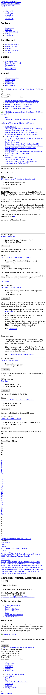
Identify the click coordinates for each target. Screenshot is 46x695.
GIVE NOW (12, 634)
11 (1, 475)
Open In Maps (6, 597)
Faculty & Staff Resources (14, 611)
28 (2, 508)
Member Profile (10, 69)
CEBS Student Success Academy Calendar (15, 556)
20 (2, 493)
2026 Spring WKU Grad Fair (11, 287)
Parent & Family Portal (13, 63)
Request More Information (14, 615)
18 (2, 489)
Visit (7, 5)
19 (2, 491)
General (3, 546)
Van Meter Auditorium (17, 569)
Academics (9, 13)
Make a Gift (9, 82)
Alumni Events (10, 80)
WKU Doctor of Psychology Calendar (14, 548)
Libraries (20, 565)
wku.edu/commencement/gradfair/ (22, 354)
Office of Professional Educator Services (19, 138)
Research (12, 159)
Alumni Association (12, 78)
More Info (12, 5)
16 (2, 485)
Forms (21, 151)
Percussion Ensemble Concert (11, 419)
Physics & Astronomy (22, 562)
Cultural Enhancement (19, 573)
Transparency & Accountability (15, 674)
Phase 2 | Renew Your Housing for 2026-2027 (16, 257)
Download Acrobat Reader (10, 647)
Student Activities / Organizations (22, 567)
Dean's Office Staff (11, 157)
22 (2, 496)
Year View (27, 539)
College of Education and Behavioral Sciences (20, 119)
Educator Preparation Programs (21, 161)
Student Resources (11, 136)
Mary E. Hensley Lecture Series (25, 148)
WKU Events (5, 560)
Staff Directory (30, 597)
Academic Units (10, 127)
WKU (7, 117)
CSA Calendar (6, 552)
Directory (8, 48)
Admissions (9, 15)
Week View (12, 539)
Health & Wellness (11, 50)
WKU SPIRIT (10, 85)
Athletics (8, 17)
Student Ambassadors (12, 605)
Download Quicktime (26, 647)
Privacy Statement (11, 688)
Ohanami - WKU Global (9, 360)
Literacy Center (16, 140)
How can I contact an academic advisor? (18, 108)
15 (2, 483)
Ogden (13, 562)
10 (2, 474)
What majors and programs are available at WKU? (22, 101)
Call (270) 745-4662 (18, 597)
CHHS (32, 562)
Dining (7, 33)
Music (25, 565)
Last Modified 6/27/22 (8, 693)
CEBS (3, 544)
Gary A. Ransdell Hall (21, 163)
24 (2, 500)
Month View (20, 539)
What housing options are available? (17, 106)
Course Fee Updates (12, 617)
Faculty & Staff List (12, 151)
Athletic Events (18, 564)
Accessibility (9, 676)
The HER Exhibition (8, 236)
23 (2, 498)
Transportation (10, 35)
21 (2, 495)
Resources (26, 151)
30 (2, 512)
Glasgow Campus (12, 571)
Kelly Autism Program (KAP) (15, 144)
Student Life (9, 19)
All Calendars (5, 542)
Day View (4, 539)
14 (2, 481)
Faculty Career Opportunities (19, 153)
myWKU (8, 52)
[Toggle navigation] (2, 123)
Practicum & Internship (32, 554)
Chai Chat (4, 381)
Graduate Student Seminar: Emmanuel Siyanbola (17, 400)
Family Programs (11, 61)
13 (2, 479)
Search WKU (6, 95)
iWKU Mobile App (11, 32)
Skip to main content (8, 2)
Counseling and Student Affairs (15, 129)
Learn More (5, 281)
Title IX (7, 678)
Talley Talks (15, 554)
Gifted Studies (30, 144)
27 (2, 506)
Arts (12, 564)
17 (2, 487)
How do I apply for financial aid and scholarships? (22, 103)
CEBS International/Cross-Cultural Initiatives (22, 145)
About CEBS (9, 155)
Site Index (8, 686)
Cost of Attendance (11, 67)
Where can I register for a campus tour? (18, 104)
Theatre (7, 569)
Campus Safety (10, 28)
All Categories (6, 554)
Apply (3, 5)
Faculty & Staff (10, 150)
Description (5, 188)
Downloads (5, 645)
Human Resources (11, 46)
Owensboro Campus (25, 571)
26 (2, 504)
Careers (7, 680)
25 (2, 502)
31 (2, 514)
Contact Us (9, 684)
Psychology (17, 132)
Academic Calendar (12, 44)
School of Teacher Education (28, 134)
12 (2, 477)
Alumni (8, 564)
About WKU (9, 11)
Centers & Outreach (12, 142)
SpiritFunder (9, 83)
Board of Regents (11, 565)
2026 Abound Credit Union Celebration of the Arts (18, 179)
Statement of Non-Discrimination (16, 682)
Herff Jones (9, 311)
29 (2, 510)
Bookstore (8, 30)
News (17, 159)
